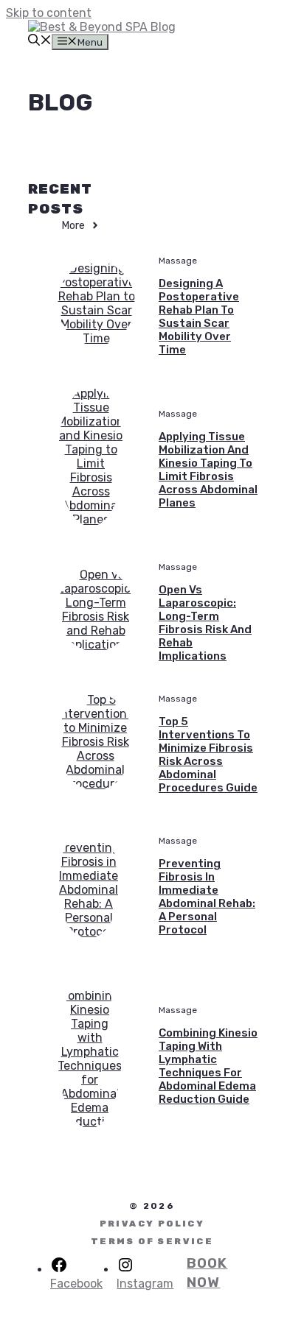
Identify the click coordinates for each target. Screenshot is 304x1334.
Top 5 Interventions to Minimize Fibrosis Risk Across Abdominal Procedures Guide (208, 754)
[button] (40, 42)
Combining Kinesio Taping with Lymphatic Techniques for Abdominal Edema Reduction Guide (208, 1066)
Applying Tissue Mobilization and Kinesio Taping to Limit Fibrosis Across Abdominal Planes (208, 469)
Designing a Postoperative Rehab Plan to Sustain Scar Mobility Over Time (199, 316)
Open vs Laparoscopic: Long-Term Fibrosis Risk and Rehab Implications (205, 623)
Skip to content (48, 13)
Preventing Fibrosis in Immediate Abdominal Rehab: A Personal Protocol (207, 896)
